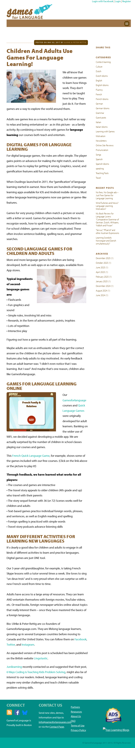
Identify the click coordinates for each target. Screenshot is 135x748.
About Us (76, 716)
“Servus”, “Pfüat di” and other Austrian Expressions (107, 231)
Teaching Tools (102, 173)
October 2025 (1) (103, 262)
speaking (100, 168)
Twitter (11, 644)
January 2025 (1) (103, 281)
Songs (98, 154)
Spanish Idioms (102, 163)
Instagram (28, 644)
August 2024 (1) (103, 290)
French (99, 94)
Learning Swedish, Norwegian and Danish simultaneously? (106, 240)
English (99, 80)
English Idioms (102, 85)
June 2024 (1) (102, 295)
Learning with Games (105, 131)
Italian (98, 122)
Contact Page (56, 726)
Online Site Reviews (104, 145)
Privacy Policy (78, 730)
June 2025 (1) (102, 267)
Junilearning (14, 667)
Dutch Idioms (102, 75)
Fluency (99, 89)
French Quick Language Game (31, 456)
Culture (99, 66)
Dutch (98, 71)
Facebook (80, 639)
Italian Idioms (102, 126)
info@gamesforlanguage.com (55, 722)
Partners (75, 707)
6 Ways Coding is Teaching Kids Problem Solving (36, 672)
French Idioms (102, 99)
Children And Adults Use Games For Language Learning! (39, 57)
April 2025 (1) (102, 272)
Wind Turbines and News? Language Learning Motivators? (107, 205)
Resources (76, 711)
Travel (98, 177)
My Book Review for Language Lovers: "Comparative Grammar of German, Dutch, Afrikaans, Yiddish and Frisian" (107, 219)
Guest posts (101, 117)
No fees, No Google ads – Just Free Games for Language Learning (107, 195)
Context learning (103, 62)
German (99, 103)
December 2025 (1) (104, 258)
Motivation (100, 136)
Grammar (100, 112)
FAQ (73, 721)
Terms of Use (77, 725)
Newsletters (101, 140)
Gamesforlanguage (74, 400)
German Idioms (102, 108)
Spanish (99, 159)
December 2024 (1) (104, 285)
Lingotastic (41, 658)
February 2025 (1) (104, 276)
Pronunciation (102, 150)
